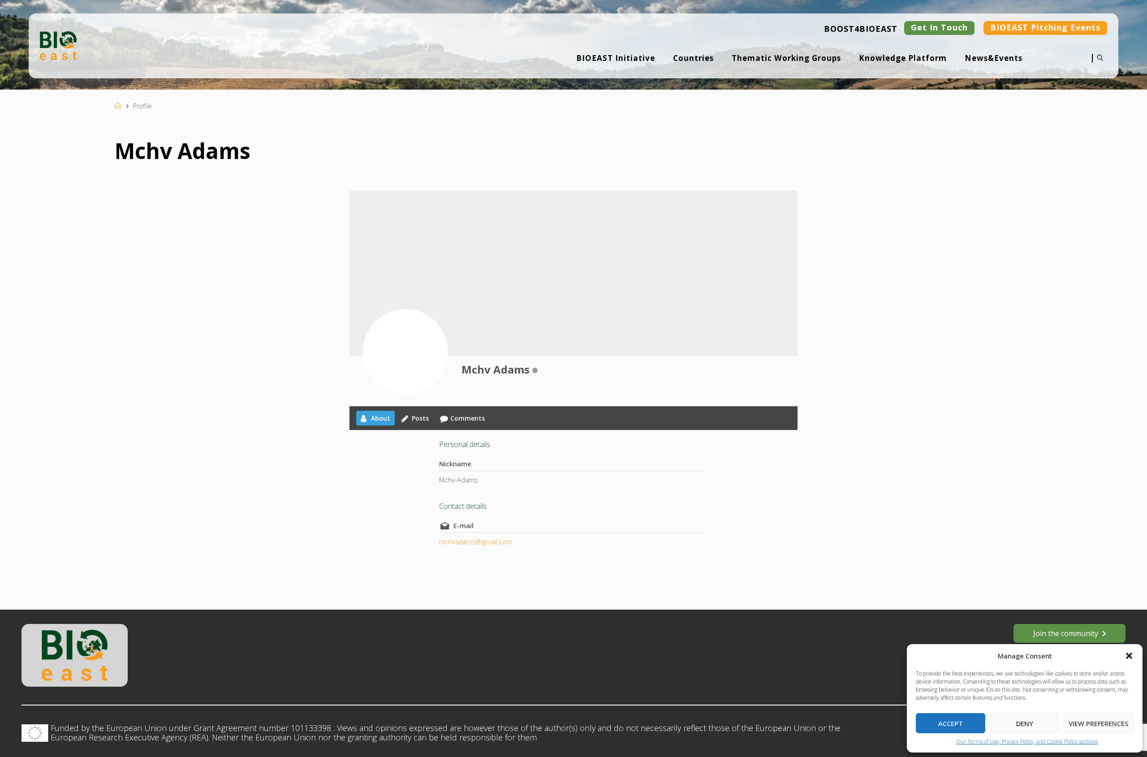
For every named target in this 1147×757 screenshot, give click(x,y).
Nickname (455, 463)
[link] (1098, 64)
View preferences (1099, 723)
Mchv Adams (495, 369)
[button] (1129, 655)
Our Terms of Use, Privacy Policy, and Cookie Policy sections (1027, 741)
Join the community (1065, 633)
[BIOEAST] (58, 45)
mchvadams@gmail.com (475, 541)
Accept (950, 723)
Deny (1024, 723)
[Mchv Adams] (405, 351)
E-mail (463, 525)
